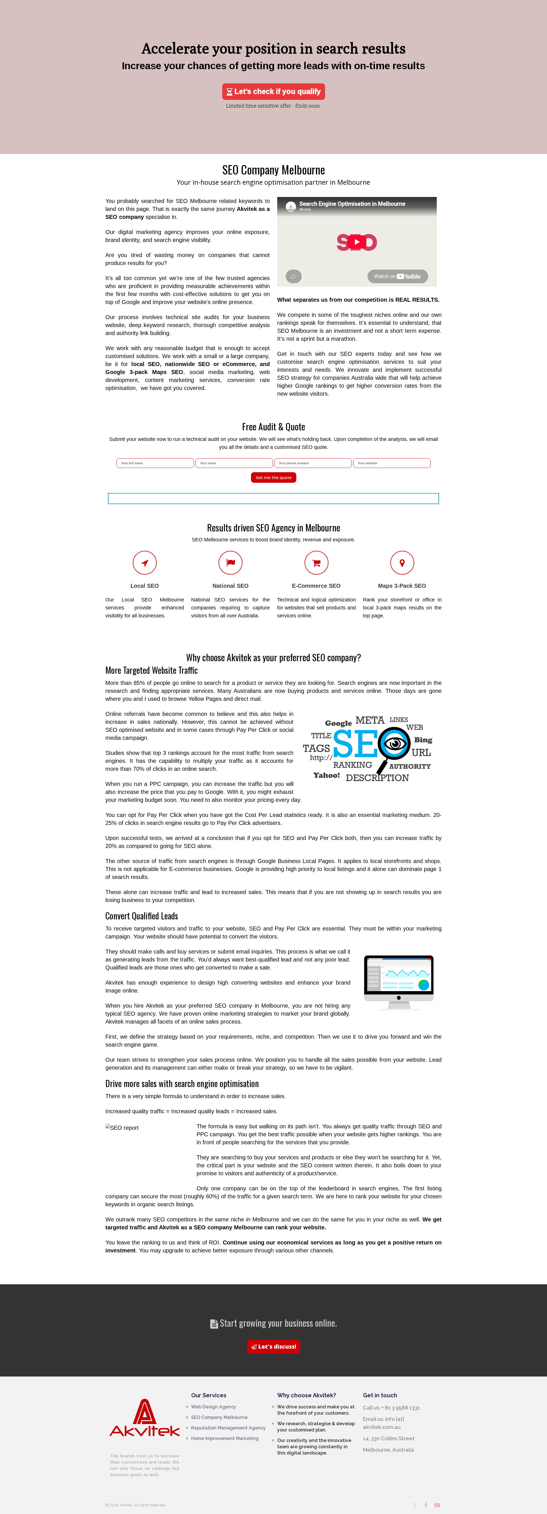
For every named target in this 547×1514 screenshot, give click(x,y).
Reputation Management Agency (228, 1428)
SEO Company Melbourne (219, 1417)
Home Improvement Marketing (225, 1438)
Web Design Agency (213, 1407)
